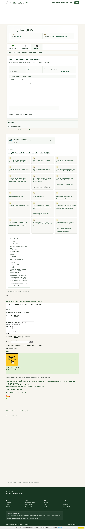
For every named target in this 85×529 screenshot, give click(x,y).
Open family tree (64, 69)
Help (67, 2)
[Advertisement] (42, 14)
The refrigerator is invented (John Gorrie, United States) (64, 185)
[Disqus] (42, 432)
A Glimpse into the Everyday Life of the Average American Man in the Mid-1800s (26, 129)
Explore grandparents (31, 69)
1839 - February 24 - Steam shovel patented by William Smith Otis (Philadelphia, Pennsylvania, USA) (17, 180)
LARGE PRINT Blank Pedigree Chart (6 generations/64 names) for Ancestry (24, 301)
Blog (78, 524)
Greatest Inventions (29, 504)
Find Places (8, 504)
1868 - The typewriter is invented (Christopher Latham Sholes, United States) (42, 207)
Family (9, 52)
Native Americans (28, 506)
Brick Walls (46, 504)
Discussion (40, 52)
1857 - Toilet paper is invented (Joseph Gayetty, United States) (42, 195)
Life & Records (24, 52)
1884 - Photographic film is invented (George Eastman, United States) (65, 223)
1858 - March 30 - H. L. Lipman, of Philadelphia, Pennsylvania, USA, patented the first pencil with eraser (65, 196)
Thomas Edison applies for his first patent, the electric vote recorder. (41, 214)
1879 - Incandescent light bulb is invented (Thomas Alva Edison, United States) (42, 224)
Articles (63, 2)
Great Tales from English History (14, 380)
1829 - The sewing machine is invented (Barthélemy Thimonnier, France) (65, 170)
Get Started (46, 502)
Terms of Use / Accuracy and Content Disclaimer (14, 524)
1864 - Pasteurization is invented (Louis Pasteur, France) (19, 206)
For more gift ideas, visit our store (14, 388)
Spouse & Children (16, 52)
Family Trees (8, 508)
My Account (65, 502)
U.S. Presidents (28, 508)
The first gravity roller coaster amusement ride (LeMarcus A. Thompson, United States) (63, 230)
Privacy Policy (27, 524)
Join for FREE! (14, 370)
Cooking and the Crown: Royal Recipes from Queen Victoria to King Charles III (25, 386)
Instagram (70, 524)
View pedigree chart (64, 71)
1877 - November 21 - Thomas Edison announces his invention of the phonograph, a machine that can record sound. (18, 225)
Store (71, 2)
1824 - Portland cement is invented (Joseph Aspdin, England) (41, 161)
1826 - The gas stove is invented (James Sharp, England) (18, 170)
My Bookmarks (66, 504)
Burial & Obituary (32, 52)
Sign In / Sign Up (66, 506)
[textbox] (20, 342)
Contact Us (46, 508)
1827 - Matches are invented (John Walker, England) (41, 170)
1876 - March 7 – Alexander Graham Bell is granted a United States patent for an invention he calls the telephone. (66, 207)
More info (60, 527)
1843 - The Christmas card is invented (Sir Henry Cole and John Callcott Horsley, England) (42, 180)
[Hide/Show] (10, 149)
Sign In (76, 2)
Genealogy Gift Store (67, 508)
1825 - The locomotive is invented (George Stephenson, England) (64, 161)
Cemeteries (8, 506)
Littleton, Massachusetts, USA (59, 36)
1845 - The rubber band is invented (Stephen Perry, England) (64, 179)
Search (53, 2)
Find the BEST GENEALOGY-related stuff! (16, 392)
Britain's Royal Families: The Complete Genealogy (18, 384)
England (19, 36)
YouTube (74, 524)
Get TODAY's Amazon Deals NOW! (14, 389)
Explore (58, 2)
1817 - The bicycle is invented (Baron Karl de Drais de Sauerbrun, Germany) (18, 161)
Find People (8, 502)
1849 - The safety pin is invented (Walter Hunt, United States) (17, 195)
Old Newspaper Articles (30, 502)
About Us (45, 506)
